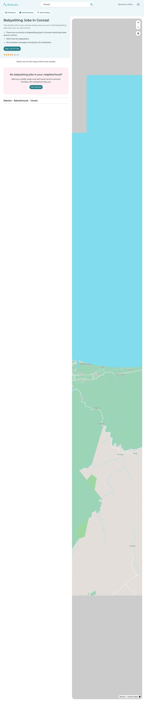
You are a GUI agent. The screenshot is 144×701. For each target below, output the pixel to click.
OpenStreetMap (133, 697)
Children (11, 13)
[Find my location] (138, 33)
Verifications (27, 13)
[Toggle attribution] (139, 696)
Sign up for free (12, 49)
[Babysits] (11, 4)
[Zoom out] (138, 27)
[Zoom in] (138, 22)
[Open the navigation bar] (138, 4)
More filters (44, 13)
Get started (36, 87)
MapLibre (123, 697)
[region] (107, 359)
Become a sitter (125, 4)
